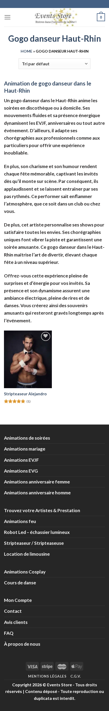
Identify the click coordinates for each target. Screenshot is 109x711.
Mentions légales (47, 676)
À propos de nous (22, 644)
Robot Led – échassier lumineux (37, 532)
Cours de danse (20, 582)
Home (26, 51)
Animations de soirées (27, 438)
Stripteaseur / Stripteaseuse (34, 543)
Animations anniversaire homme (37, 492)
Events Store (59, 684)
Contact (13, 611)
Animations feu (20, 521)
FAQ (8, 633)
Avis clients (16, 622)
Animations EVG (21, 471)
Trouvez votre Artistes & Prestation (42, 510)
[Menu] (7, 17)
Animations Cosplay (25, 572)
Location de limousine (27, 554)
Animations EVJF (21, 460)
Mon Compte (18, 600)
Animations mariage (24, 449)
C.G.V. (75, 676)
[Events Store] (54, 17)
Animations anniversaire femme (37, 482)
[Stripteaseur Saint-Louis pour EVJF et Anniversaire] (28, 359)
